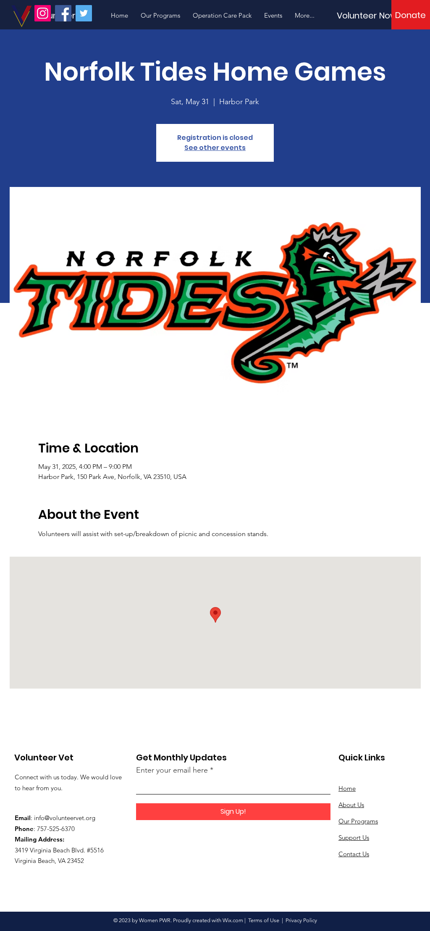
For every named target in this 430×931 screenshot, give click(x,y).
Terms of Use (263, 920)
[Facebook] (63, 13)
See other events (215, 148)
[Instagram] (42, 13)
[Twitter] (84, 13)
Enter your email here (172, 770)
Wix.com (233, 920)
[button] (410, 15)
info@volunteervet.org (64, 818)
